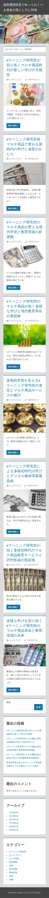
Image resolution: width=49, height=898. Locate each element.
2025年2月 (13, 830)
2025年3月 (13, 826)
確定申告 (13, 872)
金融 (11, 879)
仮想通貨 (13, 862)
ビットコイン (15, 855)
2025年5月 (14, 819)
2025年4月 (14, 823)
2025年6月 (14, 816)
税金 (11, 876)
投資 (11, 865)
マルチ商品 (14, 858)
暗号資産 (13, 869)
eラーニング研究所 (17, 851)
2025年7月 (13, 812)
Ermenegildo (33, 79)
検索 (8, 702)
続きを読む (12, 125)
